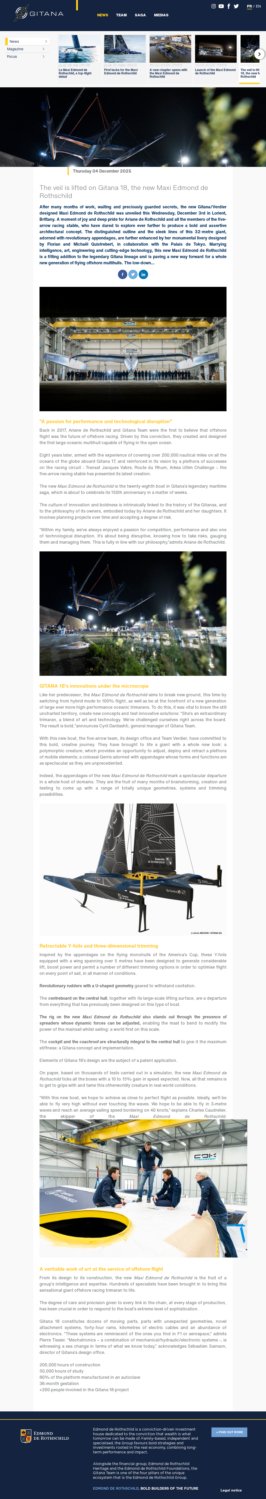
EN (258, 6)
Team (121, 15)
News (102, 15)
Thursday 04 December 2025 (102, 171)
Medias (161, 15)
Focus (12, 56)
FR (249, 6)
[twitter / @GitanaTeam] (236, 6)
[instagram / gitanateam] (213, 6)
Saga (140, 15)
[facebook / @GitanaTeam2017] (228, 6)
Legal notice (231, 1490)
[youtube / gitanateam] (221, 6)
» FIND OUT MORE (229, 1432)
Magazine (15, 49)
